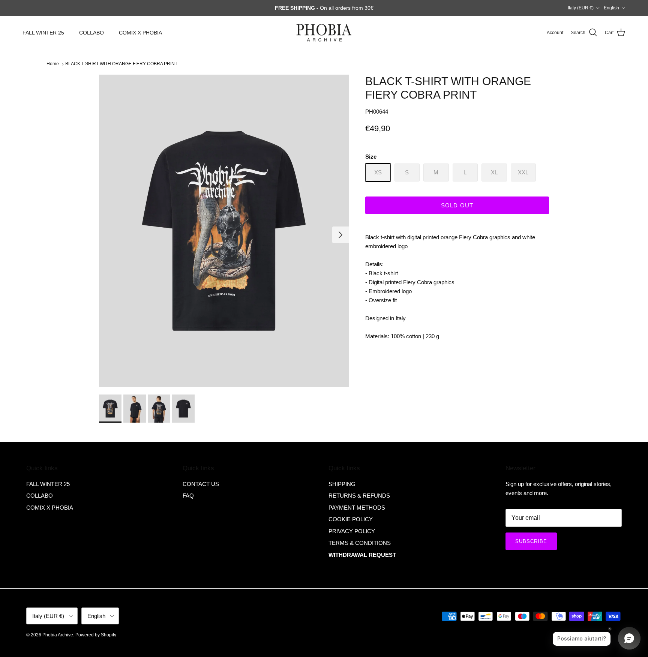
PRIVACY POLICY (351, 531)
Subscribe (531, 541)
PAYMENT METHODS (356, 507)
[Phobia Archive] (324, 32)
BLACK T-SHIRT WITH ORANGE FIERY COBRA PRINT (121, 63)
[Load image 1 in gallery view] (224, 231)
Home (52, 63)
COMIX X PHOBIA (140, 33)
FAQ (188, 495)
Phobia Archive (57, 635)
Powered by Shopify (95, 635)
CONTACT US (201, 484)
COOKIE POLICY (350, 519)
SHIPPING (342, 484)
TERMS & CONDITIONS (359, 543)
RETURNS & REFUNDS (359, 495)
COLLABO (91, 33)
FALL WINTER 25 (43, 33)
